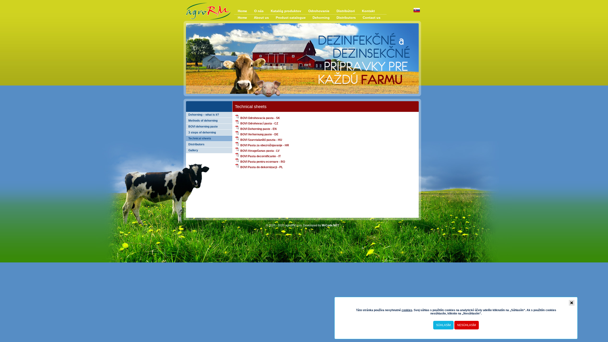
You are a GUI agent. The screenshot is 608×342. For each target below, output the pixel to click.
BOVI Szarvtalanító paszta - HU (261, 140)
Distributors (346, 17)
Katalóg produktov (286, 11)
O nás (259, 11)
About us (261, 17)
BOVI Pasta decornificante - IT (260, 156)
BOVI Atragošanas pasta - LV (260, 150)
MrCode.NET (330, 225)
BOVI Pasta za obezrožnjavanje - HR (264, 145)
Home (242, 11)
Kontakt (368, 11)
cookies (407, 310)
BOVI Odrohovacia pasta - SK (260, 118)
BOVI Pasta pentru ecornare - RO (262, 161)
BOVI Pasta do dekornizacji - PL (261, 167)
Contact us (371, 17)
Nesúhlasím (466, 325)
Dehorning (321, 17)
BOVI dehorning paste (203, 126)
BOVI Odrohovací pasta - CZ (259, 123)
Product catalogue (291, 17)
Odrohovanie (318, 11)
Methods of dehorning (203, 120)
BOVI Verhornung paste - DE (259, 134)
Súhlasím (443, 325)
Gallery (193, 150)
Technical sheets (199, 138)
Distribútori (346, 11)
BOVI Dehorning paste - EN (258, 129)
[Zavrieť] (572, 303)
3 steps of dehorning (202, 132)
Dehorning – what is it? (203, 114)
